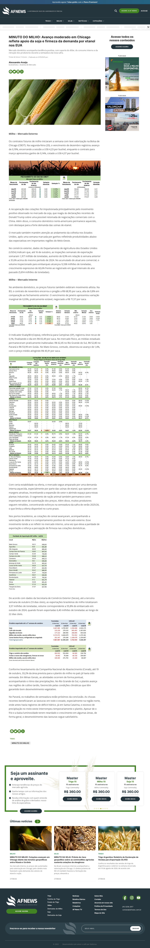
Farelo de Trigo (53, 902)
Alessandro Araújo (18, 62)
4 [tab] (100, 808)
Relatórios (77, 903)
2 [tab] (96, 808)
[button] (11, 71)
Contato (97, 899)
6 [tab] (105, 808)
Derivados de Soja (54, 915)
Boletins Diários (79, 899)
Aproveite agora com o (75, 2)
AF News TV (77, 909)
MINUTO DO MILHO (20, 743)
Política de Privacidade (103, 906)
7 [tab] (107, 808)
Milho (59, 21)
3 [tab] (98, 808)
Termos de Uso (100, 909)
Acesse (144, 11)
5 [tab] (102, 808)
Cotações (76, 906)
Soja (70, 21)
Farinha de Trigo (53, 899)
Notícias (83, 21)
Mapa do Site (99, 913)
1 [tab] (94, 808)
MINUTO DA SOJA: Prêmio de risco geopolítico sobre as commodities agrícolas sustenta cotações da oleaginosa (74, 859)
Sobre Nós (98, 896)
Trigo (48, 21)
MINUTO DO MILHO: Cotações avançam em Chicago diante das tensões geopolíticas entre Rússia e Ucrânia (30, 859)
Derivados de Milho (54, 909)
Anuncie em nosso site (103, 903)
